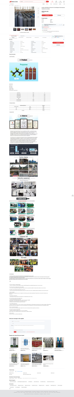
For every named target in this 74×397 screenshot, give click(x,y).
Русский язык (30, 392)
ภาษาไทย (50, 392)
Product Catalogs (20, 371)
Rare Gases (10, 374)
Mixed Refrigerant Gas (53, 385)
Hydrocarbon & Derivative (13, 381)
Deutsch (35, 392)
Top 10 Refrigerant (17, 387)
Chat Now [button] (59, 15)
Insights (56, 391)
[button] (48, 37)
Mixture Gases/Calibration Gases (27, 374)
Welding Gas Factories (20, 385)
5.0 (55, 37)
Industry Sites (42, 391)
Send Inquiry (47, 15)
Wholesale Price (38, 391)
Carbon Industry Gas (36, 381)
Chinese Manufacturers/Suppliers (27, 391)
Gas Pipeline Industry (42, 381)
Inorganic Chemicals (16, 5)
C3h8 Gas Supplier (60, 385)
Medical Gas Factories (27, 385)
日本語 (45, 392)
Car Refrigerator (30, 381)
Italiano (33, 392)
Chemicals (12, 5)
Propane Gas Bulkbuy (24, 387)
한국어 (43, 392)
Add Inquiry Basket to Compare (25, 32)
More (10, 388)
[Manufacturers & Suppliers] (13, 1)
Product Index (50, 391)
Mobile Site (54, 391)
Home (10, 5)
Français (27, 392)
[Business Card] (63, 39)
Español (21, 392)
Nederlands (38, 392)
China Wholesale (34, 391)
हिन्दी (47, 392)
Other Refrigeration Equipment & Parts (22, 381)
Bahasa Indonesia (58, 392)
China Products (22, 391)
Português (24, 392)
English (19, 392)
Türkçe (52, 392)
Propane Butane (12, 387)
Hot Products (18, 391)
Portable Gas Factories (34, 385)
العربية (41, 392)
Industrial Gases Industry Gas (50, 381)
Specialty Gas (47, 385)
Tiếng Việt (55, 392)
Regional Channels (46, 391)
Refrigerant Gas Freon (41, 385)
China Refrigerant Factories (13, 385)
